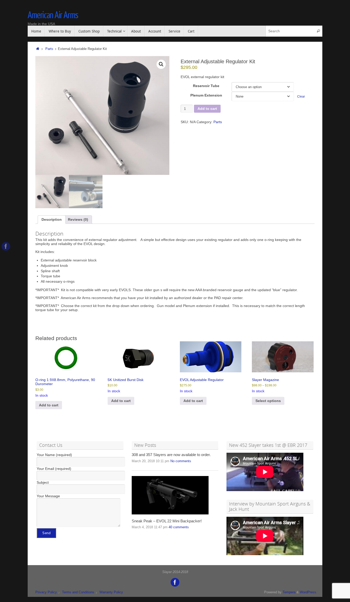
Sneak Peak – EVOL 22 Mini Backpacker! (167, 521)
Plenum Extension (206, 95)
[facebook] (6, 246)
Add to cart (207, 109)
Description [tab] (52, 219)
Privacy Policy (46, 592)
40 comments (179, 527)
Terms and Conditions (78, 592)
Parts (49, 49)
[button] (161, 64)
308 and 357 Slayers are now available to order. (171, 455)
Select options (268, 401)
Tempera (289, 592)
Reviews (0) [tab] (78, 219)
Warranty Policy (111, 592)
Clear (301, 96)
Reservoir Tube (206, 86)
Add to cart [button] (48, 405)
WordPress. (308, 592)
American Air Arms (53, 15)
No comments (180, 461)
